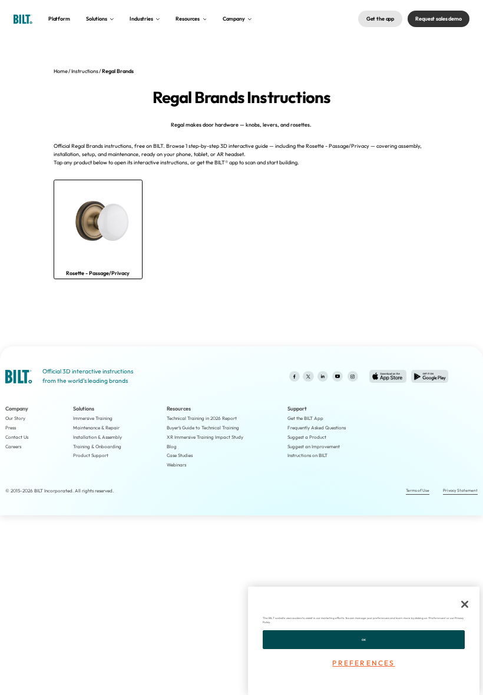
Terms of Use (417, 490)
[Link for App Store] (387, 376)
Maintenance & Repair (96, 428)
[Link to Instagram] (352, 377)
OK (364, 639)
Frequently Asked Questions (316, 428)
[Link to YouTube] (337, 376)
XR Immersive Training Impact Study (205, 437)
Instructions (84, 71)
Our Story (15, 418)
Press (10, 428)
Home (61, 71)
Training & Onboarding (97, 446)
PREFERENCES (363, 662)
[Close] (465, 604)
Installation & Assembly (97, 437)
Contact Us (16, 437)
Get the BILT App (305, 418)
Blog (172, 446)
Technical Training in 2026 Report (202, 418)
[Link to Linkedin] (323, 376)
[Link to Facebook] (294, 377)
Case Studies (180, 455)
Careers (13, 446)
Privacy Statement (460, 490)
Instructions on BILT (307, 455)
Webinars (176, 465)
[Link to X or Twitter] (308, 377)
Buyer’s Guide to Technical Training (203, 428)
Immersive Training (93, 418)
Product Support (90, 455)
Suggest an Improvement (313, 446)
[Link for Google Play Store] (429, 376)
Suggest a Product (306, 437)
